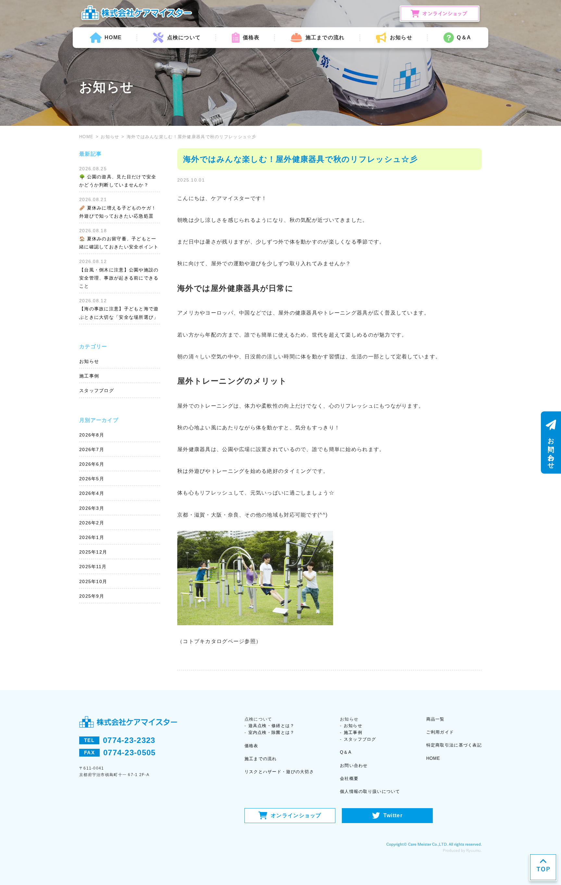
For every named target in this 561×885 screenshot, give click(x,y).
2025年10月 (93, 581)
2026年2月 (91, 522)
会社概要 (349, 778)
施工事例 (89, 375)
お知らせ (110, 136)
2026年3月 (91, 508)
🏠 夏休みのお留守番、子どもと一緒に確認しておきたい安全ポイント (118, 242)
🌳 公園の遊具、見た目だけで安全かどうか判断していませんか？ (117, 180)
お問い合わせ (354, 765)
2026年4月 (91, 493)
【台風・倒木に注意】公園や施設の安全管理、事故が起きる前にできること (118, 278)
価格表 (251, 37)
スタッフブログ (96, 390)
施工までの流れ (324, 37)
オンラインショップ (296, 815)
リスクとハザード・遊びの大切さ (279, 771)
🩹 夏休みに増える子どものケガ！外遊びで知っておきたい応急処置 (117, 212)
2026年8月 (91, 434)
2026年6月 (91, 464)
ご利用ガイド (440, 732)
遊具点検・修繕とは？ (271, 725)
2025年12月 (93, 552)
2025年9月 (91, 596)
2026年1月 (91, 537)
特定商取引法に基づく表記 (454, 745)
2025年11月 (92, 566)
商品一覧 (435, 719)
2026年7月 (91, 449)
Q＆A (464, 37)
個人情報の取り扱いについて (370, 791)
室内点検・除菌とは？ (271, 732)
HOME (113, 37)
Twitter (393, 815)
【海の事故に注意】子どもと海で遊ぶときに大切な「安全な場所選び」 (118, 312)
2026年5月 (91, 478)
